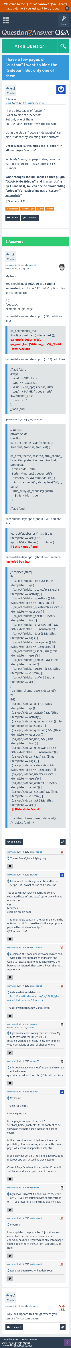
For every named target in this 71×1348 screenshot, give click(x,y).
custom (49, 209)
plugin (40, 209)
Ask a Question (30, 46)
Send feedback (11, 1339)
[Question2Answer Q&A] (35, 31)
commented (12, 852)
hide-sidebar (12, 209)
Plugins (30, 103)
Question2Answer (23, 1345)
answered (9, 265)
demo (19, 8)
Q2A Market (24, 1343)
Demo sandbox (29, 1339)
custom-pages (27, 209)
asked (8, 103)
